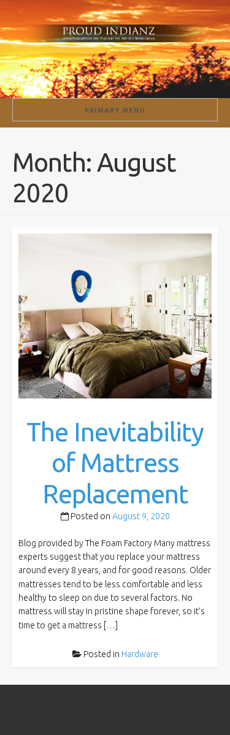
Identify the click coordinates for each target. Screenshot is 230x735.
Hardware (139, 654)
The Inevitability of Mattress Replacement (115, 462)
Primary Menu (115, 110)
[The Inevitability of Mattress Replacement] (115, 315)
